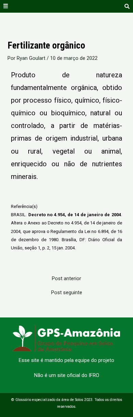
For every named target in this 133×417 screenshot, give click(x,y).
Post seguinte (66, 292)
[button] (6, 6)
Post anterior (66, 278)
